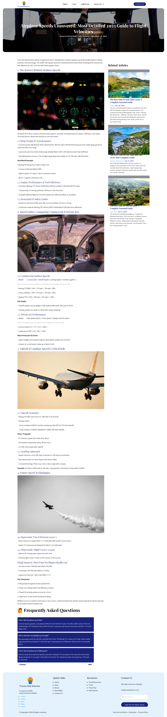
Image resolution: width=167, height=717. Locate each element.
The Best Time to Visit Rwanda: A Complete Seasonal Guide (124, 207)
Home (57, 682)
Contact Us (140, 4)
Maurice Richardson (116, 161)
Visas (74, 4)
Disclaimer (133, 712)
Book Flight (59, 690)
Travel (91, 685)
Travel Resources (95, 682)
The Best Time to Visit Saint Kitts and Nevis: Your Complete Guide (126, 156)
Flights (65, 4)
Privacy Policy (143, 712)
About (57, 688)
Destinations (93, 690)
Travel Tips (92, 688)
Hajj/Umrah (85, 4)
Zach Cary (113, 212)
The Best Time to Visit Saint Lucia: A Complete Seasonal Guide (126, 100)
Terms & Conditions (120, 712)
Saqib (112, 106)
